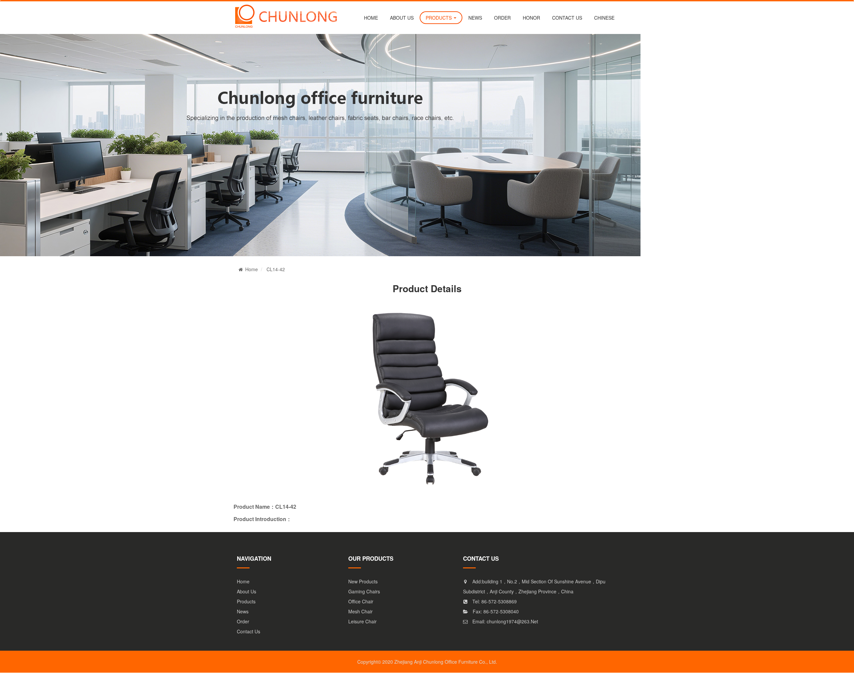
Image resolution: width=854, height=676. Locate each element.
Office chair (360, 601)
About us (402, 17)
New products (363, 581)
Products (246, 601)
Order (243, 621)
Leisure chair (362, 621)
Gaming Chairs (364, 591)
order (502, 17)
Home (371, 17)
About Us (246, 591)
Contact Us (248, 631)
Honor (531, 17)
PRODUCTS (439, 17)
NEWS (475, 17)
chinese (604, 17)
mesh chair (360, 611)
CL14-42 (276, 269)
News (243, 611)
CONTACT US (567, 17)
